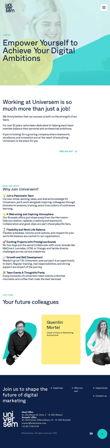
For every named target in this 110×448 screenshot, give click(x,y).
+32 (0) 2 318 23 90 (30, 426)
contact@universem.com (34, 423)
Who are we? (78, 389)
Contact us (101, 396)
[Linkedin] (91, 433)
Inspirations (101, 388)
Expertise (58, 388)
